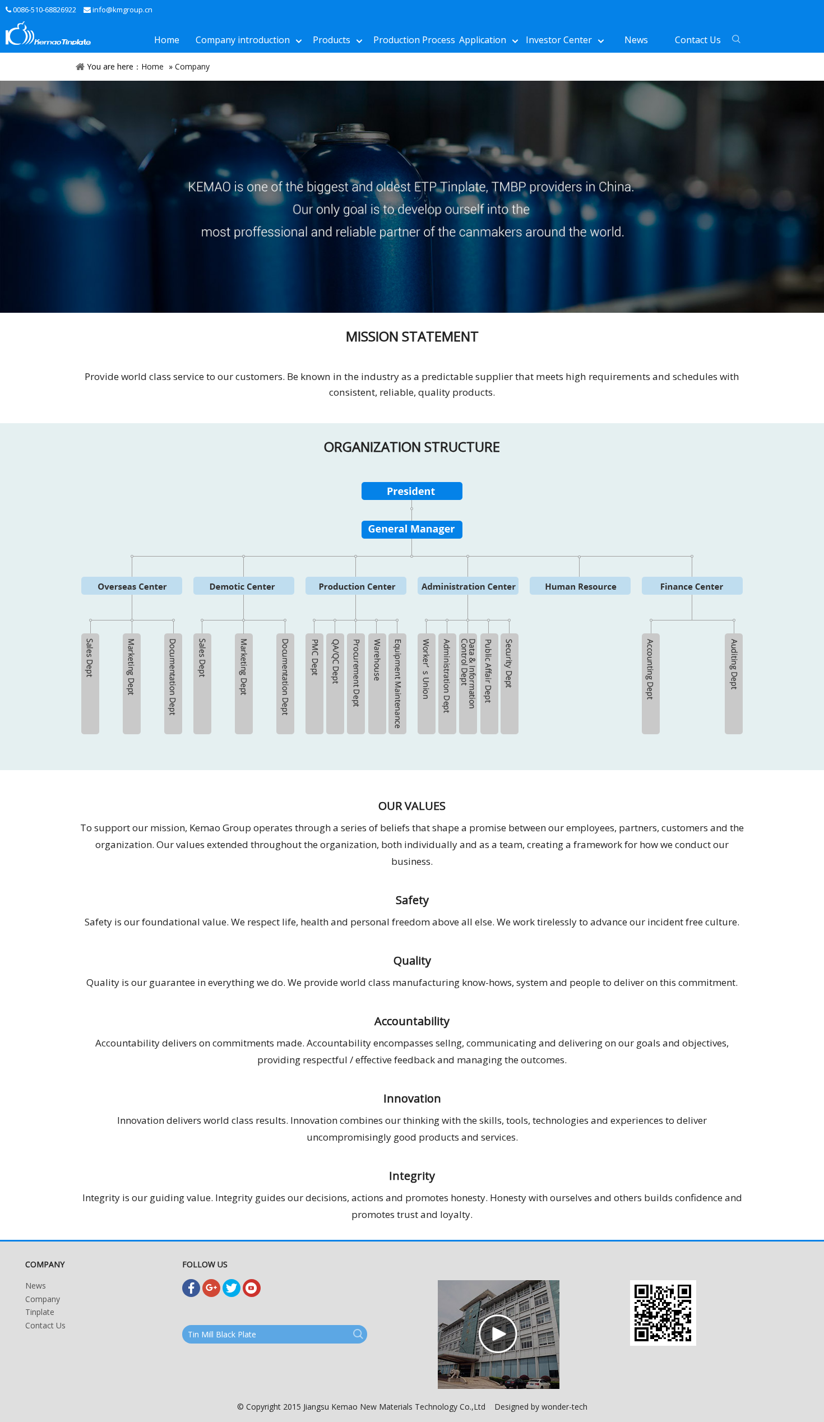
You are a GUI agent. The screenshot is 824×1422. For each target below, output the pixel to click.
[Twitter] (231, 1288)
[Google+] (211, 1288)
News (35, 1285)
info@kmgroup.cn (122, 9)
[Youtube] (252, 1288)
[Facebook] (191, 1288)
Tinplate (39, 1312)
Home (152, 66)
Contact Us (45, 1325)
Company (192, 66)
